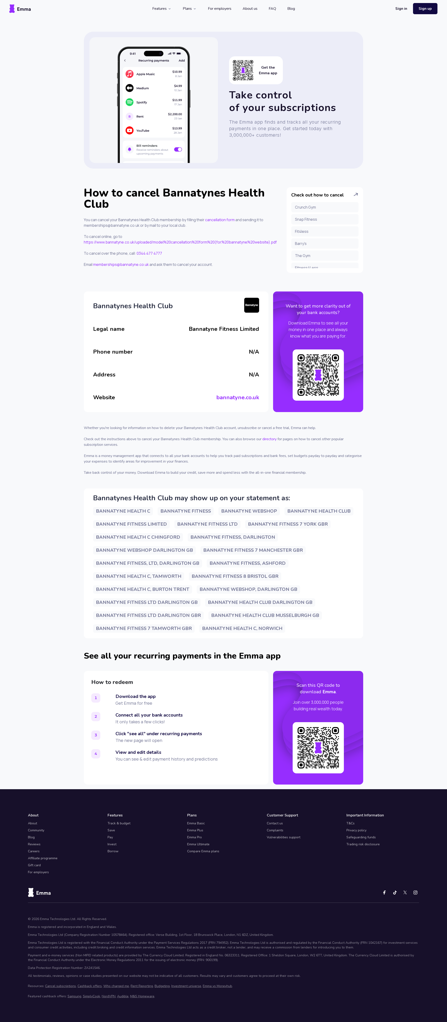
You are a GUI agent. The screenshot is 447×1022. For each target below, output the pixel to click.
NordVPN (108, 996)
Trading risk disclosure (363, 844)
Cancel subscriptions (60, 986)
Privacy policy (356, 830)
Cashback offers (90, 986)
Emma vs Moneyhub (217, 986)
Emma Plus (195, 830)
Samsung (74, 996)
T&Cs (350, 823)
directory (269, 439)
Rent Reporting (142, 986)
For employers (219, 8)
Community (36, 830)
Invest (112, 844)
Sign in (401, 8)
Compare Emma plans (203, 851)
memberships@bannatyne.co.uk (121, 264)
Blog (291, 8)
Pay (110, 837)
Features (159, 8)
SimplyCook (91, 996)
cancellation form (220, 219)
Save (111, 830)
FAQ (272, 8)
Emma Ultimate (198, 844)
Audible (123, 996)
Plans (187, 8)
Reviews (34, 844)
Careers (34, 851)
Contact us (275, 823)
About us (250, 8)
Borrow (113, 851)
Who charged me (116, 986)
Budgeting (162, 986)
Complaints (275, 830)
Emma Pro (194, 837)
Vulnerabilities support (283, 837)
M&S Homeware (142, 996)
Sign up (425, 8)
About (32, 823)
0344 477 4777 (149, 253)
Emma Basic (196, 823)
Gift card (34, 865)
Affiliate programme (43, 858)
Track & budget (119, 823)
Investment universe (186, 986)
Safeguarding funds (361, 837)
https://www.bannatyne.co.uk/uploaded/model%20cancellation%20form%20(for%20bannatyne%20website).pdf (180, 242)
